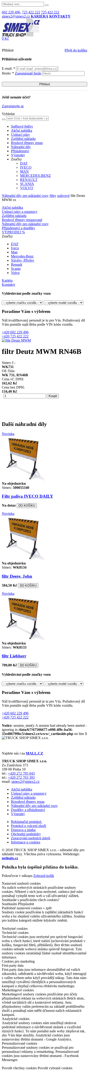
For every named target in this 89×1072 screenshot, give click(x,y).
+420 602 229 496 (15, 332)
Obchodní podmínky (26, 834)
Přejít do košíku (76, 50)
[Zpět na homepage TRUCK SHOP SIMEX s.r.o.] (21, 35)
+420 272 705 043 (21, 773)
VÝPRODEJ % (13, 232)
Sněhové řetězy (22, 126)
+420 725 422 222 (15, 336)
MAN (24, 171)
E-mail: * (9, 68)
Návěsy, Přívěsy (22, 260)
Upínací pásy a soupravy (19, 212)
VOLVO (26, 188)
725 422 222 (31, 12)
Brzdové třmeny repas (27, 143)
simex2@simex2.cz (16, 16)
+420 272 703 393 (21, 777)
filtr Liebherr (14, 656)
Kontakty (8, 284)
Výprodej (18, 155)
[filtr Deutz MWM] (16, 340)
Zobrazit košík (43, 876)
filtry (53, 196)
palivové (63, 196)
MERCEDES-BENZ (35, 176)
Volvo (15, 273)
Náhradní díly (21, 147)
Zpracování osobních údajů (30, 838)
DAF (24, 163)
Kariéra (7, 280)
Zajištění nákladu (23, 139)
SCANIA (27, 184)
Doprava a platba (23, 830)
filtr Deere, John (17, 576)
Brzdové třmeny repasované (22, 220)
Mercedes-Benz (22, 256)
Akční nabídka (21, 130)
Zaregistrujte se (13, 106)
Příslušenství (20, 151)
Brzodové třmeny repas (27, 802)
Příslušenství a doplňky (18, 228)
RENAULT (28, 180)
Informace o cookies (25, 842)
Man (14, 252)
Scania (16, 269)
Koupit (53, 396)
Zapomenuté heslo (28, 73)
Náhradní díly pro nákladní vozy (25, 196)
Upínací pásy (20, 135)
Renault (16, 264)
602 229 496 (11, 12)
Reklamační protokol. (26, 822)
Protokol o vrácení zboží (28, 826)
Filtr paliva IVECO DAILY (27, 496)
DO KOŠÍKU (26, 505)
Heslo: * (21, 73)
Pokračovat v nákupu (17, 876)
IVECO (25, 167)
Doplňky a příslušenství (28, 810)
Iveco (15, 248)
